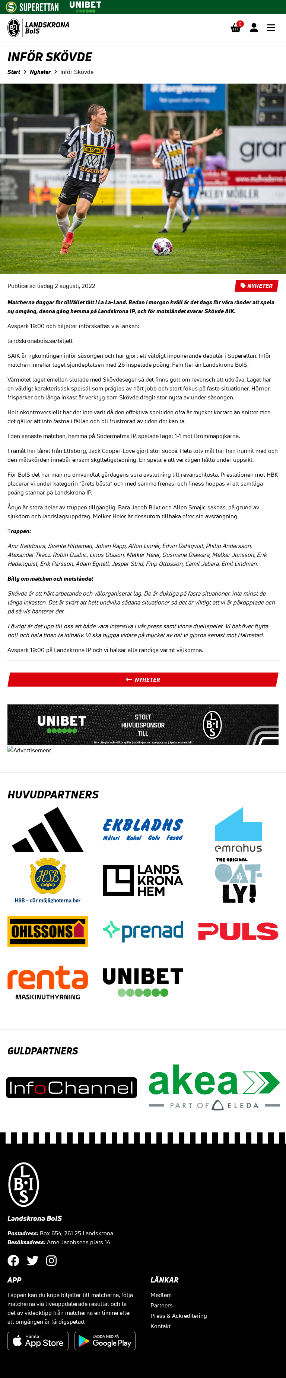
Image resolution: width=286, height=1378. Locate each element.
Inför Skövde (76, 71)
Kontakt (160, 1326)
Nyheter (40, 72)
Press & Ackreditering (178, 1315)
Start (13, 72)
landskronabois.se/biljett (40, 340)
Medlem (161, 1294)
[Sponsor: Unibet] (85, 5)
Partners (161, 1305)
